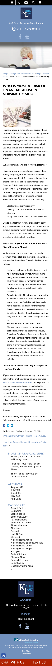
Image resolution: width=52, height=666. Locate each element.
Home (12, 2)
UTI (12, 569)
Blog (38, 73)
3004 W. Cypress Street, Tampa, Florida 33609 (26, 606)
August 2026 (17, 487)
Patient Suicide (18, 554)
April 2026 (16, 499)
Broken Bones (18, 514)
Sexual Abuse (18, 563)
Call (19, 2)
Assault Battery (18, 508)
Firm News (16, 528)
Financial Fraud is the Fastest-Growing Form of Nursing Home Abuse (26, 467)
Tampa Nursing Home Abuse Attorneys (18, 73)
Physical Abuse (18, 557)
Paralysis (15, 551)
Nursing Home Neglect (22, 548)
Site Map (26, 651)
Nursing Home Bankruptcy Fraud (27, 543)
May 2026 (16, 496)
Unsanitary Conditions (22, 566)
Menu (40, 2)
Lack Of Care (17, 534)
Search (33, 2)
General (15, 531)
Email (26, 2)
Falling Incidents (19, 520)
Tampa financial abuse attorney (17, 382)
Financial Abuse (19, 525)
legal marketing (16, 647)
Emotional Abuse (19, 517)
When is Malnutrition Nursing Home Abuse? (25, 435)
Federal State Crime (21, 522)
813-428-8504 (28, 29)
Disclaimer (26, 654)
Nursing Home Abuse (21, 540)
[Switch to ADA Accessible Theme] (3, 655)
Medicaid (15, 537)
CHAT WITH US (13, 662)
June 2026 (16, 493)
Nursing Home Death (21, 545)
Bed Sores (16, 511)
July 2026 (15, 490)
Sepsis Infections (19, 560)
